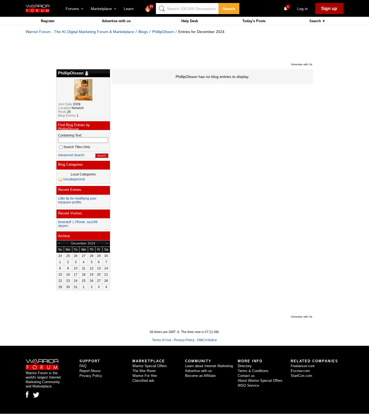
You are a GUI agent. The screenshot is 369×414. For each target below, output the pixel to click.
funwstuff (64, 222)
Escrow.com (300, 371)
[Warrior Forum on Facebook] (27, 394)
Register (48, 21)
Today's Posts (254, 21)
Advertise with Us (301, 64)
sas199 (92, 222)
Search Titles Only (76, 147)
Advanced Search (71, 155)
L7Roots (79, 222)
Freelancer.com (303, 366)
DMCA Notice (207, 340)
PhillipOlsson (163, 32)
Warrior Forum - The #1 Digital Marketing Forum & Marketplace (80, 32)
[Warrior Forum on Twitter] (36, 395)
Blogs (143, 32)
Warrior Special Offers (149, 366)
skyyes (63, 226)
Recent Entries (69, 190)
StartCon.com (301, 376)
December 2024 (83, 243)
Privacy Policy (184, 340)
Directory (245, 366)
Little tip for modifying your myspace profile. (77, 200)
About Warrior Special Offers (260, 381)
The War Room (144, 371)
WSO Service (248, 385)
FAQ (82, 366)
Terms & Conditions (253, 371)
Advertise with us (116, 21)
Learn (130, 8)
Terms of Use (161, 340)
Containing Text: (70, 135)
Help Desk (189, 21)
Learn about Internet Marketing (209, 366)
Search (229, 8)
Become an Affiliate (200, 376)
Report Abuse (89, 371)
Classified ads (143, 381)
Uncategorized (74, 179)
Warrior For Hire (144, 376)
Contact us (246, 376)
